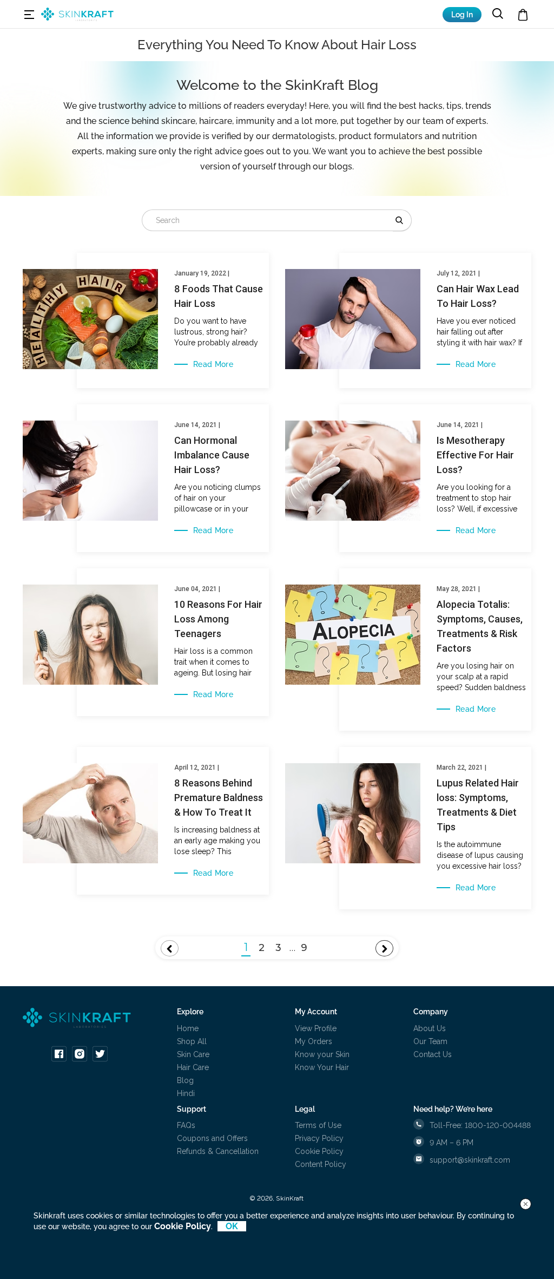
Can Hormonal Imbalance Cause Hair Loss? (211, 455)
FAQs (186, 1125)
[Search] (402, 220)
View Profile (316, 1028)
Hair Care (193, 1067)
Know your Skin (322, 1054)
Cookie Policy (319, 1151)
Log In (462, 14)
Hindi (186, 1093)
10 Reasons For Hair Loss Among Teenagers (218, 619)
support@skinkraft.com (470, 1160)
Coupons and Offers (212, 1138)
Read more (213, 364)
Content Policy (320, 1164)
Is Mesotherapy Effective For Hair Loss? (475, 455)
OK (232, 1226)
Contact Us (432, 1054)
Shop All (192, 1041)
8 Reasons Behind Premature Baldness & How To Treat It (218, 797)
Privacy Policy (319, 1138)
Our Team (430, 1041)
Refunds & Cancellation (218, 1151)
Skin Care (193, 1054)
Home (188, 1028)
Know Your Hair (322, 1067)
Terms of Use (318, 1125)
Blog (185, 1080)
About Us (429, 1028)
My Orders (313, 1041)
